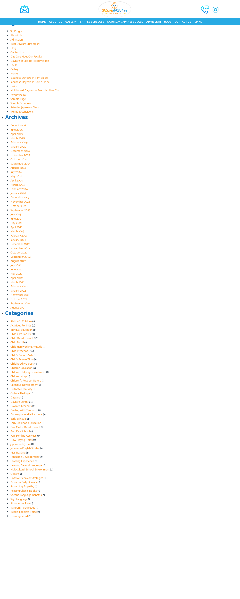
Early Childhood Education (25, 423)
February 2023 (18, 235)
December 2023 (20, 197)
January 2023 (18, 240)
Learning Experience (22, 461)
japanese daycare (20, 444)
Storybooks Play (20, 503)
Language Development (24, 457)
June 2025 (16, 129)
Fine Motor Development (25, 427)
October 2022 (18, 252)
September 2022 (20, 256)
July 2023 (15, 214)
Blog (167, 22)
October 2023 (18, 206)
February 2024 (19, 189)
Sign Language (18, 499)
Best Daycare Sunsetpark (25, 44)
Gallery (71, 22)
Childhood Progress (22, 363)
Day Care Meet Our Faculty (26, 56)
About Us (55, 22)
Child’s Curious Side (21, 355)
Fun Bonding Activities (23, 435)
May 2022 (16, 273)
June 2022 (16, 269)
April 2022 (16, 278)
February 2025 (19, 142)
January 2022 (18, 290)
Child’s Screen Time (21, 359)
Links (198, 22)
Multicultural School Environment (29, 469)
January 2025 (18, 146)
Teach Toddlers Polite (23, 512)
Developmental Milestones (26, 414)
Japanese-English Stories (25, 448)
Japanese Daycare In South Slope (30, 82)
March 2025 (17, 138)
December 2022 (20, 244)
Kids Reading (17, 452)
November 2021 (19, 295)
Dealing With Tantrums (24, 410)
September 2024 (20, 163)
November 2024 (20, 155)
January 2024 (18, 193)
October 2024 (18, 159)
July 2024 (16, 172)
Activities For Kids (20, 325)
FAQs (13, 65)
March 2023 (17, 231)
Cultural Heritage (20, 393)
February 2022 (19, 286)
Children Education (21, 368)
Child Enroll (17, 342)
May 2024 (16, 176)
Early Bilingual (18, 418)
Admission (153, 22)
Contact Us (183, 22)
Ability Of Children (21, 321)
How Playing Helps (21, 440)
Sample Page (18, 99)
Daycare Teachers (21, 406)
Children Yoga (18, 376)
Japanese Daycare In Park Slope (29, 77)
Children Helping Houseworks (28, 372)
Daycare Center (19, 401)
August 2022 (18, 261)
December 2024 (20, 151)
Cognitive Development (24, 384)
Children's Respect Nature (25, 380)
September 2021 (20, 303)
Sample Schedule (92, 22)
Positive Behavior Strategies (26, 478)
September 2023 (20, 210)
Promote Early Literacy (23, 482)
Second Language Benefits (26, 495)
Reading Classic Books (23, 490)
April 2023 (16, 227)
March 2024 (17, 184)
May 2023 (16, 223)
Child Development (21, 338)
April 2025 (16, 134)
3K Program (17, 31)
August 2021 (17, 307)
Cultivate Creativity (21, 389)
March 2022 (17, 282)
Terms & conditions (22, 111)
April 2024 (16, 180)
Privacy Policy (18, 94)
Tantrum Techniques (22, 507)
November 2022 (20, 248)
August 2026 (18, 125)
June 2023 (16, 218)
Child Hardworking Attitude (26, 346)
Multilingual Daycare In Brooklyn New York (35, 90)
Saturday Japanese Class (125, 22)
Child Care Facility (20, 334)
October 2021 (18, 299)
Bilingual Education (21, 329)
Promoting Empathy (22, 486)
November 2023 (20, 201)
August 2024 (18, 168)
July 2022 (16, 265)
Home (42, 22)
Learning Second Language (26, 465)
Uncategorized (19, 516)
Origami (14, 473)
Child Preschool (19, 351)
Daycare (15, 397)
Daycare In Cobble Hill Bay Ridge (29, 60)
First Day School (20, 431)
